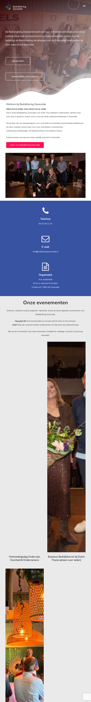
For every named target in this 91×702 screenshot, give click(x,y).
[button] (84, 6)
